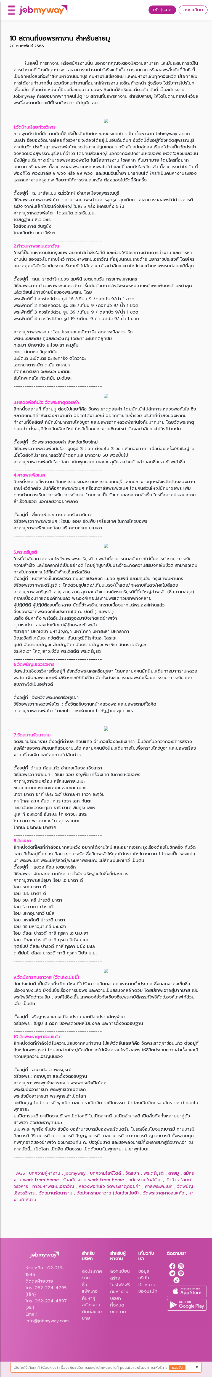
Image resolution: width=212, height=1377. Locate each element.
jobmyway (75, 1173)
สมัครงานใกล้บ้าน (144, 1180)
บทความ (118, 1311)
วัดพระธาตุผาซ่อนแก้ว (163, 1193)
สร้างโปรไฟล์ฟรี (120, 1281)
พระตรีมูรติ (154, 1173)
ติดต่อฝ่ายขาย (92, 1315)
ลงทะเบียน (193, 10)
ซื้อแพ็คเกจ (89, 1288)
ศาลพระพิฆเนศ (159, 1186)
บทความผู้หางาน (44, 1173)
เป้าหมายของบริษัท (147, 1288)
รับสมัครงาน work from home (93, 1180)
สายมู (173, 1173)
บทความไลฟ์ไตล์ (105, 1173)
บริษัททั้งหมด (117, 1301)
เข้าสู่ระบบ (162, 10)
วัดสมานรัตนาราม (55, 1193)
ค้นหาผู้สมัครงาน (91, 1301)
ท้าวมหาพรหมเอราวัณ (53, 1186)
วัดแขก (132, 1173)
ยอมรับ (177, 1367)
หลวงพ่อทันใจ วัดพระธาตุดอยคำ (110, 1186)
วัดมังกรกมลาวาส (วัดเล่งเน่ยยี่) (108, 1193)
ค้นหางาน (119, 1291)
